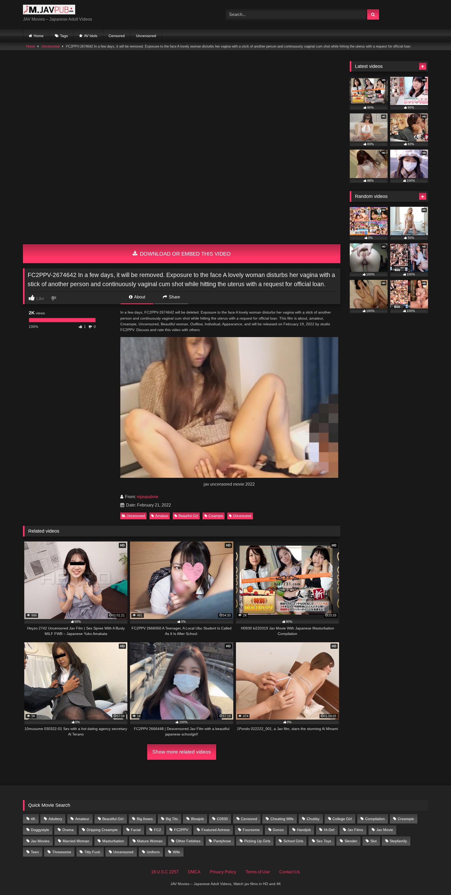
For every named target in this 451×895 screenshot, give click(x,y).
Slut (373, 841)
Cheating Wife (282, 819)
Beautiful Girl (188, 516)
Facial (136, 830)
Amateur (161, 516)
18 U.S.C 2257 (165, 872)
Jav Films (355, 830)
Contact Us (289, 872)
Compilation (375, 819)
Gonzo (278, 830)
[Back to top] (435, 879)
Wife (176, 852)
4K (33, 819)
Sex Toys (323, 841)
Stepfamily (398, 841)
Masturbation (113, 841)
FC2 (157, 830)
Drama (68, 830)
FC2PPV (181, 830)
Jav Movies (40, 841)
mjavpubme (147, 496)
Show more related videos (181, 752)
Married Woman (76, 841)
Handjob (304, 830)
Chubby (313, 819)
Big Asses (145, 819)
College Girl (342, 819)
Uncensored (146, 36)
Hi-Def (329, 830)
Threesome (61, 852)
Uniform (153, 852)
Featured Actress (215, 830)
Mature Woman (150, 841)
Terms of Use (258, 872)
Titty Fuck (92, 852)
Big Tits (172, 819)
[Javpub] (49, 10)
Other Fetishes (188, 841)
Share (174, 297)
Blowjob (197, 819)
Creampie (216, 516)
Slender (351, 841)
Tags (64, 36)
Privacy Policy (223, 872)
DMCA (194, 872)
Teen (35, 852)
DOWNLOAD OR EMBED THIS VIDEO (184, 254)
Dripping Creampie (102, 830)
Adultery (55, 819)
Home (39, 36)
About (139, 297)
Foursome (251, 830)
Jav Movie (384, 830)
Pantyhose (222, 841)
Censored (117, 36)
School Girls (293, 841)
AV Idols (90, 36)
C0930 (222, 819)
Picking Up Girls (257, 841)
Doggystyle (40, 830)
